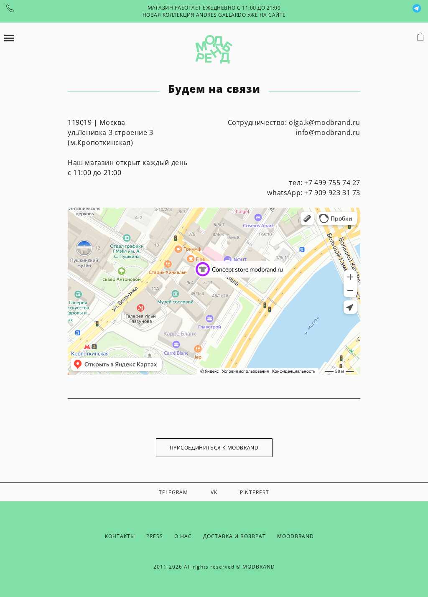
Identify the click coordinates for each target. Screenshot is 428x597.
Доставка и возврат (234, 536)
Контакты (120, 536)
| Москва (97, 122)
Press (154, 536)
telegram (173, 492)
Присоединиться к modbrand (214, 447)
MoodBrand (295, 536)
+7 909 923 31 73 (332, 192)
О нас (183, 536)
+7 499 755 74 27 (332, 182)
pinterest (254, 492)
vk (214, 492)
